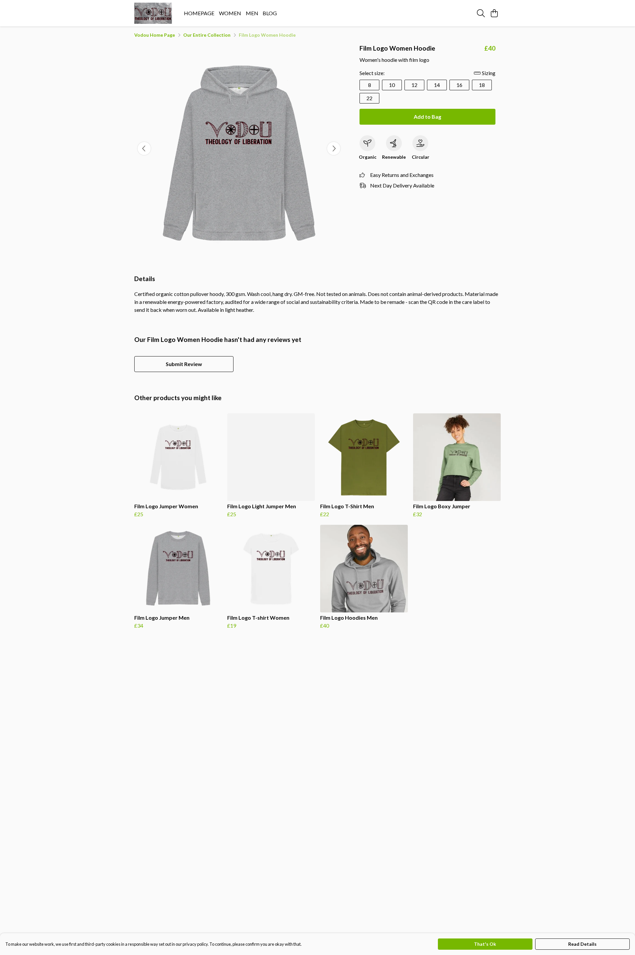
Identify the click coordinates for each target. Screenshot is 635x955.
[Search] (480, 13)
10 (392, 85)
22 (369, 98)
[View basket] (494, 13)
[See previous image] (144, 148)
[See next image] (333, 148)
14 (437, 85)
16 (459, 85)
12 (414, 85)
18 (482, 85)
